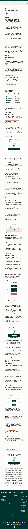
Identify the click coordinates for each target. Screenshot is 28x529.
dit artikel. (12, 426)
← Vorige (6, 467)
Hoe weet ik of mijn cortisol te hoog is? (10, 440)
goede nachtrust (16, 412)
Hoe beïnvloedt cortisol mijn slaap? (10, 449)
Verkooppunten (16, 497)
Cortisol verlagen (16, 498)
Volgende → (21, 467)
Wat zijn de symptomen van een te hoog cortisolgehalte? (12, 438)
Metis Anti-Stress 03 (12, 430)
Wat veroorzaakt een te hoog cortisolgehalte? (11, 442)
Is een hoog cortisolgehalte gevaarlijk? (10, 447)
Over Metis (15, 495)
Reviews (15, 499)
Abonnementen (16, 496)
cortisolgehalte (11, 276)
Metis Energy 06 (9, 497)
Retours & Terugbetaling (14, 519)
